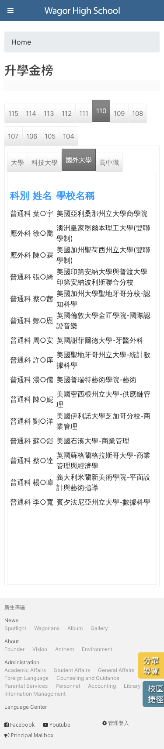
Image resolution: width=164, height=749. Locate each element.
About (11, 641)
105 (50, 136)
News (11, 620)
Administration (21, 662)
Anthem (64, 649)
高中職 (109, 162)
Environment (97, 649)
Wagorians (46, 628)
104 (68, 136)
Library (132, 686)
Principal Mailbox (32, 735)
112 (67, 113)
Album (75, 628)
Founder (14, 649)
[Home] (82, 10)
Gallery (99, 628)
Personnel (68, 686)
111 (83, 113)
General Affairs (116, 670)
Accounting (102, 686)
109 (119, 113)
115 (13, 113)
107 (13, 136)
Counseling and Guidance (87, 678)
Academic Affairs (25, 670)
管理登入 (118, 723)
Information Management (35, 693)
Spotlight (15, 628)
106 (31, 136)
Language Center (25, 707)
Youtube (59, 724)
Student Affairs (72, 670)
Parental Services (26, 686)
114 (31, 113)
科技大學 (44, 162)
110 (101, 111)
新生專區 (14, 607)
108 (137, 113)
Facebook (22, 724)
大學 (17, 162)
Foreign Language (26, 678)
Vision (39, 649)
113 (49, 113)
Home (21, 42)
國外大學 (79, 160)
